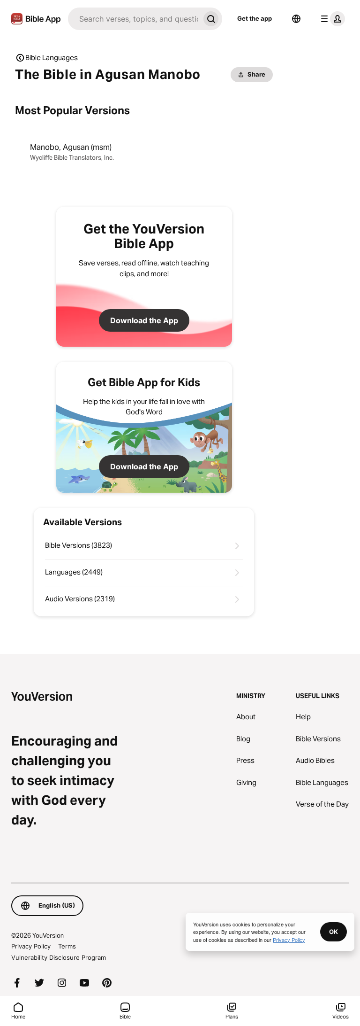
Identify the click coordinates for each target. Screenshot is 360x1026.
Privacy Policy (31, 946)
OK (333, 931)
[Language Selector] (296, 18)
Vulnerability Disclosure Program (58, 957)
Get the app (254, 18)
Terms (67, 946)
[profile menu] (331, 18)
